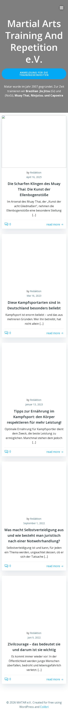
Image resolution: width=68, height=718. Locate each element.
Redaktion (35, 172)
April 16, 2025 (34, 177)
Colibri (44, 707)
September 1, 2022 (34, 523)
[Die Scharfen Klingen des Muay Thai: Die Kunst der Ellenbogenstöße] (34, 141)
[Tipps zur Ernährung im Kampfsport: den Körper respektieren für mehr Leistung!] (34, 369)
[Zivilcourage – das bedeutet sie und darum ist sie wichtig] (34, 602)
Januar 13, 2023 (34, 404)
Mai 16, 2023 (34, 295)
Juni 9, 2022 (34, 637)
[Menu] (62, 8)
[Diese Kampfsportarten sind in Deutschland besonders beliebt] (34, 260)
